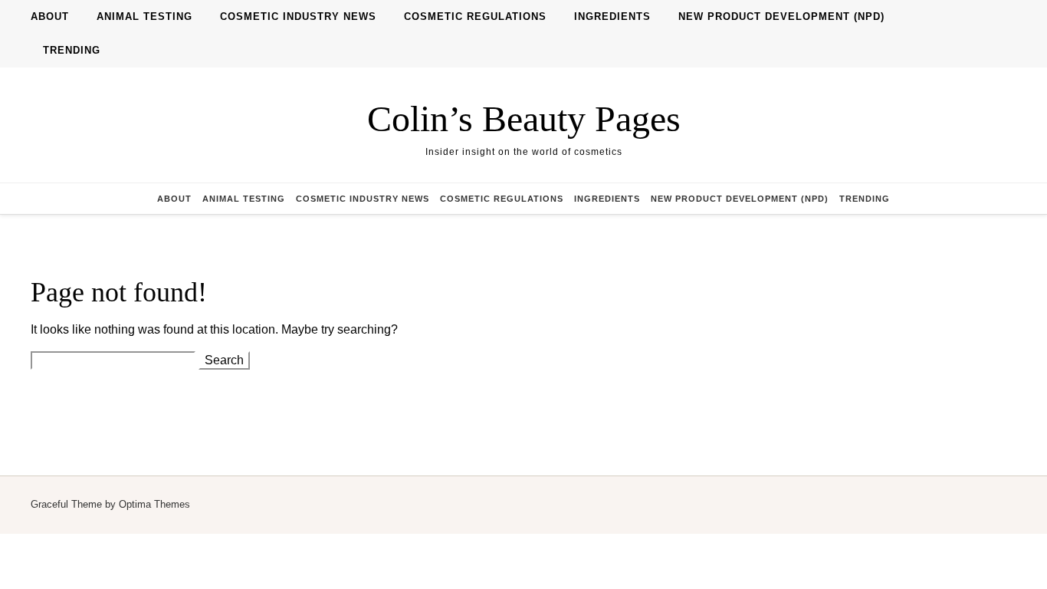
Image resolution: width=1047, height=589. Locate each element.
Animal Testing (144, 16)
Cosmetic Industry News (298, 16)
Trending (71, 50)
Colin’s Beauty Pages (524, 118)
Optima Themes (154, 504)
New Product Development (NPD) (781, 16)
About (50, 16)
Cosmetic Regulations (475, 16)
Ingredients (612, 16)
